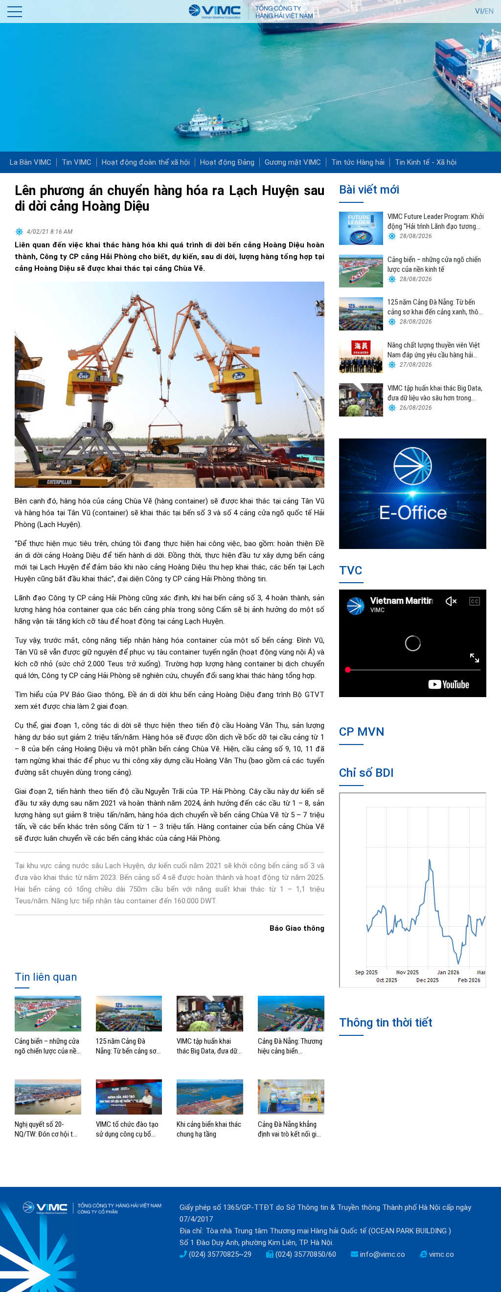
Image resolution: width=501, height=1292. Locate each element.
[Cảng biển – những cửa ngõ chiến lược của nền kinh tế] (48, 1013)
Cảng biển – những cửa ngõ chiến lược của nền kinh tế (47, 1046)
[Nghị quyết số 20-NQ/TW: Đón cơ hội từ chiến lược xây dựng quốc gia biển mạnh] (48, 1096)
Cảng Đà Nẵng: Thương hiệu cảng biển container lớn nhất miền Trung (290, 1046)
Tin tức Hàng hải (358, 162)
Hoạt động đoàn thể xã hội (146, 162)
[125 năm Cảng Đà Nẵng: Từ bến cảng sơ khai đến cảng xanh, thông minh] (129, 1013)
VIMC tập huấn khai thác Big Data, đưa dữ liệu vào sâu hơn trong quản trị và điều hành (208, 1046)
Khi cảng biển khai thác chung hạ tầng (209, 1129)
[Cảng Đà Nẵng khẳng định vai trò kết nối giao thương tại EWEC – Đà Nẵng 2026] (291, 1096)
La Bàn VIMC (30, 162)
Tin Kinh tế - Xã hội (425, 162)
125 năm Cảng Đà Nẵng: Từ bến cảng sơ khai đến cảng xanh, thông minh (126, 1046)
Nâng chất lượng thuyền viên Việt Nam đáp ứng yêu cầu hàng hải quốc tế (433, 350)
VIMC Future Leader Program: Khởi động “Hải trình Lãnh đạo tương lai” (435, 221)
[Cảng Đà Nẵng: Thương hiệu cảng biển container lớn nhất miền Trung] (291, 1013)
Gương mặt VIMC (293, 162)
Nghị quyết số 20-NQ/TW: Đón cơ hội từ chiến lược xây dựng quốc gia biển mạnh (46, 1129)
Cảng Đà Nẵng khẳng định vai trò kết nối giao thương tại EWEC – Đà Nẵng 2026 (291, 1129)
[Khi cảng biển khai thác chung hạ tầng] (210, 1096)
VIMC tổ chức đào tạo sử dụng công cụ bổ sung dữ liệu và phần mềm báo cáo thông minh (127, 1129)
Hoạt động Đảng (227, 162)
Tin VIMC (76, 162)
